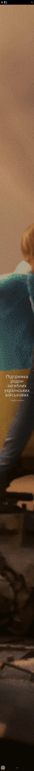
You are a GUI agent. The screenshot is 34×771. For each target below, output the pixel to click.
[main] (17, 387)
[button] (2, 2)
